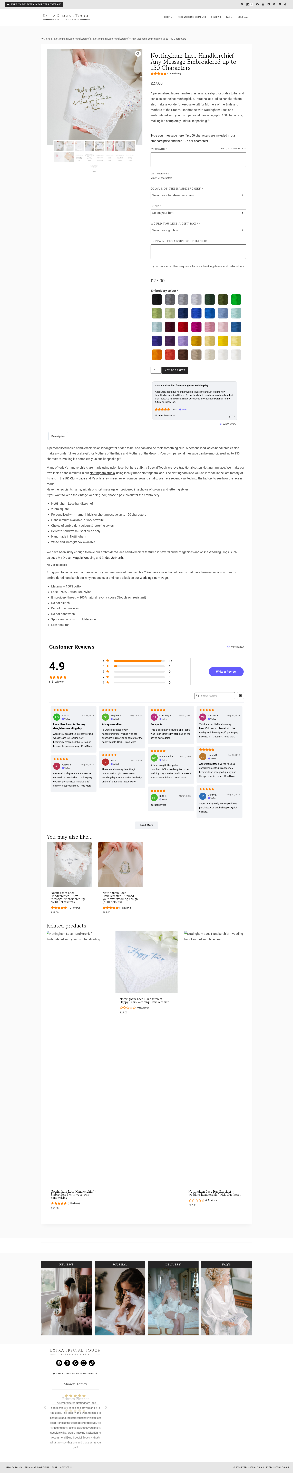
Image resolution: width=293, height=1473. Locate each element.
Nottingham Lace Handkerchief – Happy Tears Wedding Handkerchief (144, 1000)
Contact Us (66, 1467)
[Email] (279, 4)
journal (243, 17)
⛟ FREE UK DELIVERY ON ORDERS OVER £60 (34, 4)
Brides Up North (112, 557)
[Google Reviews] (274, 4)
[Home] (42, 38)
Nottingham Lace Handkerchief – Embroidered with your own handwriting (73, 1194)
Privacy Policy (14, 1467)
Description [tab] (58, 436)
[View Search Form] (242, 4)
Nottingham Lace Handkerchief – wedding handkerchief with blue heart (215, 1193)
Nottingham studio (102, 473)
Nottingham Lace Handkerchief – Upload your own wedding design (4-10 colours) (120, 897)
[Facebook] (257, 4)
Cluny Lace (77, 478)
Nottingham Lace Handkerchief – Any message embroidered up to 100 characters (68, 897)
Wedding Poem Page (154, 577)
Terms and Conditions (37, 1467)
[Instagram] (263, 4)
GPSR (54, 1467)
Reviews (216, 17)
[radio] (157, 299)
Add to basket (175, 370)
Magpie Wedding (84, 557)
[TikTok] (285, 4)
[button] (138, 54)
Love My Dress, (61, 557)
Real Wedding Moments (192, 17)
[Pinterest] (268, 4)
